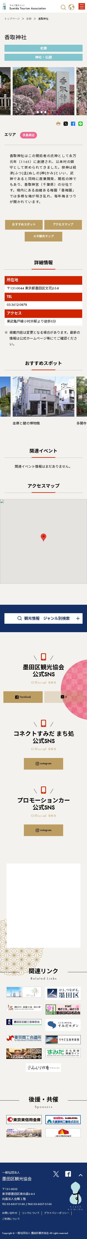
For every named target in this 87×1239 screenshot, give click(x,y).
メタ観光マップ (43, 236)
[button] (38, 112)
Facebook (25, 697)
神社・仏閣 (43, 57)
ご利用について (11, 1219)
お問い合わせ (9, 1213)
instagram (46, 763)
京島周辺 (28, 135)
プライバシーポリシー (56, 1213)
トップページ (12, 19)
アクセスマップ (63, 224)
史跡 (28, 19)
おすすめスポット (24, 224)
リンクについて (30, 1213)
